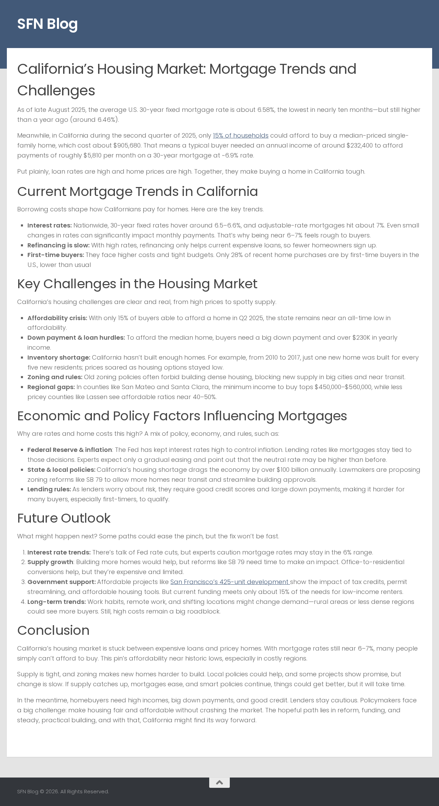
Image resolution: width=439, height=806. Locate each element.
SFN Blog (47, 24)
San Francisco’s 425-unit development (230, 581)
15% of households (241, 135)
